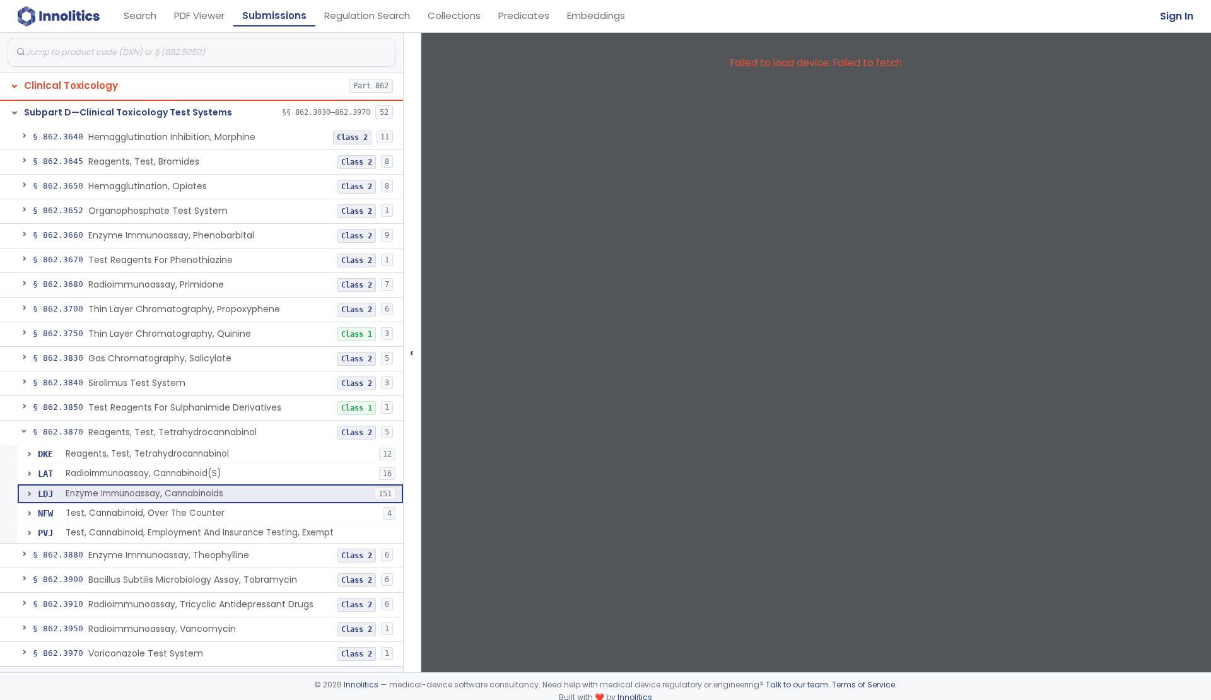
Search (140, 15)
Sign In (1176, 16)
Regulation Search (367, 15)
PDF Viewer (199, 15)
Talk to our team (797, 684)
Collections (454, 15)
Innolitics (361, 684)
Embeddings (596, 15)
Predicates (523, 15)
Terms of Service (863, 684)
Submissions (274, 15)
